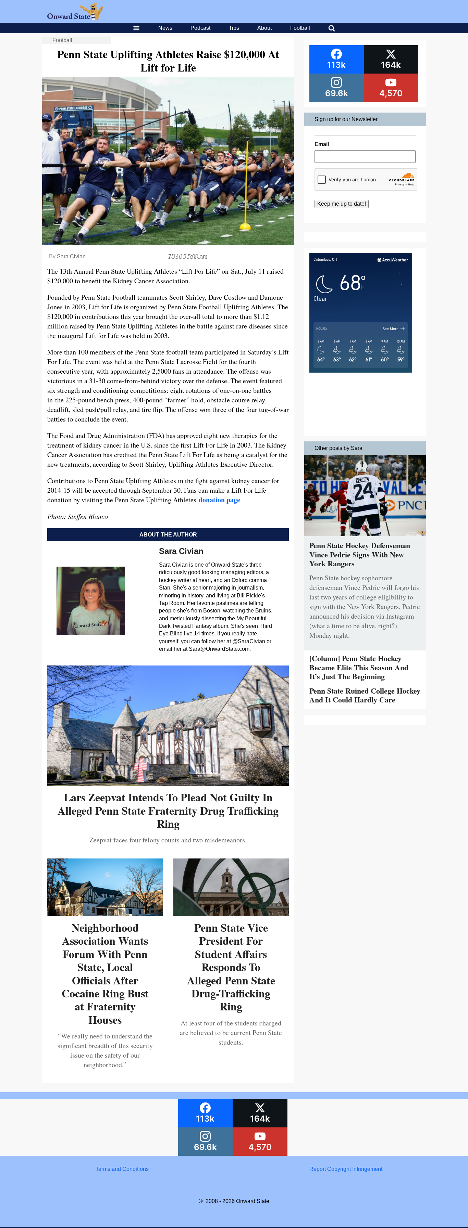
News (165, 28)
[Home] (75, 18)
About (264, 28)
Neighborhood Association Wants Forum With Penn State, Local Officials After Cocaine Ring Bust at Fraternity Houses (105, 973)
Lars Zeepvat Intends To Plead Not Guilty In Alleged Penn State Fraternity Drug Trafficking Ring (168, 810)
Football (300, 28)
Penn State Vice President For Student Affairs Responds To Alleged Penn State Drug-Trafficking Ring (231, 966)
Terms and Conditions (122, 1169)
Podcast (200, 28)
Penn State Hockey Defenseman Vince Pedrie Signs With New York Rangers (359, 554)
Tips (234, 28)
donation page (219, 500)
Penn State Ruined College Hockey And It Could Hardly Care (364, 695)
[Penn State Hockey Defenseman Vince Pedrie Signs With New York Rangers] (365, 538)
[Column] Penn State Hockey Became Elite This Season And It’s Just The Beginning (358, 667)
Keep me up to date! (341, 204)
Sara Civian (71, 256)
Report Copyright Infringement (345, 1169)
